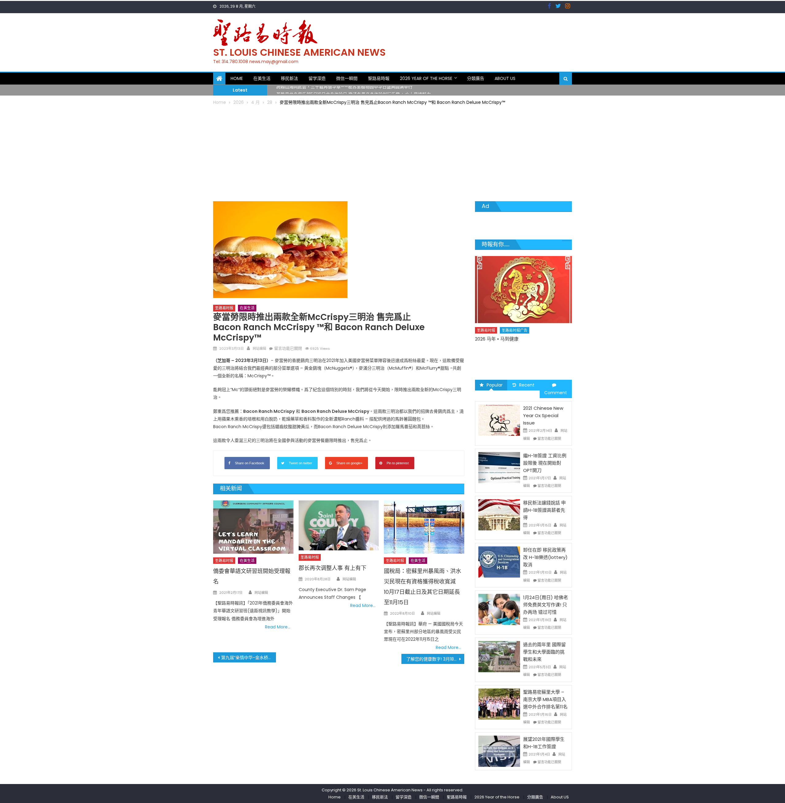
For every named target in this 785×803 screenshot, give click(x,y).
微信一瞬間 (347, 78)
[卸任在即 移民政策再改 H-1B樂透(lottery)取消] (499, 562)
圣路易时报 (224, 308)
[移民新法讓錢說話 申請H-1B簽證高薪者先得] (499, 514)
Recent (526, 385)
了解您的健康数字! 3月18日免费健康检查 (435, 659)
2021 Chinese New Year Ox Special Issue (543, 415)
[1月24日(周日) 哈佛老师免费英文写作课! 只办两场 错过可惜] (499, 609)
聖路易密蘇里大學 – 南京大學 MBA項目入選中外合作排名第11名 (545, 699)
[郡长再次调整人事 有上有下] (339, 525)
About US (505, 78)
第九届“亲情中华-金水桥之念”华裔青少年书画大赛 (248, 657)
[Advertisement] (392, 152)
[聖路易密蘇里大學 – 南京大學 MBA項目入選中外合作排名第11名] (499, 703)
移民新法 (289, 78)
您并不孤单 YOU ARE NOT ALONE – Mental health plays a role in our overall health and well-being (520, 356)
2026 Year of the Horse (426, 78)
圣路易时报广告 (515, 341)
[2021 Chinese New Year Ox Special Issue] (499, 420)
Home (237, 78)
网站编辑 (259, 348)
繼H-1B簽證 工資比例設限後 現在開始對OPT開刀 (544, 462)
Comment (555, 393)
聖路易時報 (378, 78)
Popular (495, 385)
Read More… (277, 627)
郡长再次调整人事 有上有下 (332, 568)
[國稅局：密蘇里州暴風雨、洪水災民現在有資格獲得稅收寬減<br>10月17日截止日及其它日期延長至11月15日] (424, 527)
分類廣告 (475, 78)
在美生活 (261, 78)
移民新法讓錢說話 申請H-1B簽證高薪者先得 (544, 510)
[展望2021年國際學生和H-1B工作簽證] (499, 751)
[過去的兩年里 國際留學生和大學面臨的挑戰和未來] (499, 656)
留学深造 (317, 78)
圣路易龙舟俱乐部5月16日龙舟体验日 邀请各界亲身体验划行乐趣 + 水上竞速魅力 (353, 90)
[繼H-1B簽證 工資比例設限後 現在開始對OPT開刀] (499, 467)
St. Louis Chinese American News (299, 52)
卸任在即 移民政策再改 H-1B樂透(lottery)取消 (545, 557)
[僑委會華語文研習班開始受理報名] (253, 527)
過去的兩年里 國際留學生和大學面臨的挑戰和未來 (544, 651)
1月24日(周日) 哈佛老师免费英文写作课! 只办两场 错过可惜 (545, 604)
